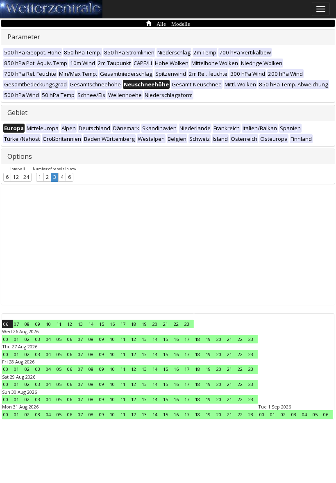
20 (154, 324)
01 (16, 339)
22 (176, 324)
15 (101, 324)
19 (144, 324)
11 (59, 324)
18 (133, 324)
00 (5, 339)
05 (59, 339)
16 (112, 324)
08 (27, 324)
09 (37, 324)
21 (165, 324)
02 (27, 339)
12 (16, 177)
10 (48, 324)
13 (80, 324)
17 (122, 324)
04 (48, 339)
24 (26, 177)
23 (186, 324)
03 (37, 339)
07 (16, 324)
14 (91, 324)
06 (5, 324)
